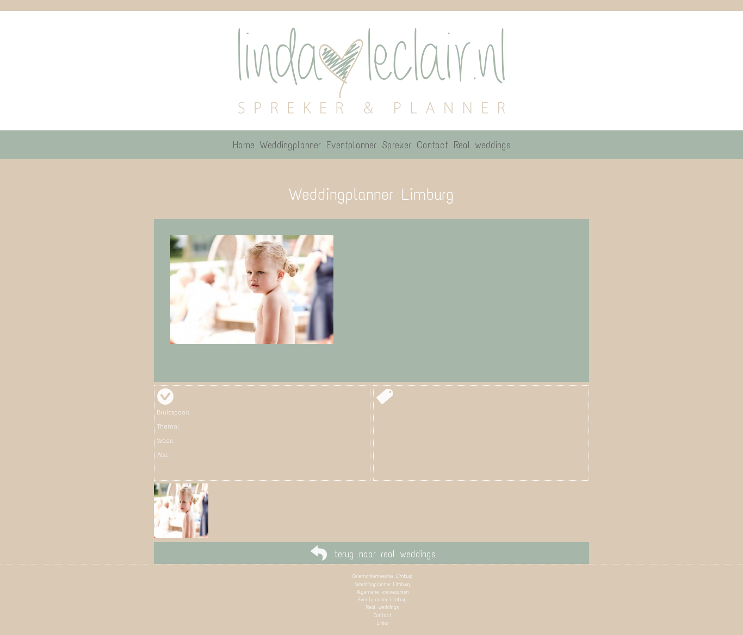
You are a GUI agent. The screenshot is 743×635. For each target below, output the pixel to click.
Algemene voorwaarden (382, 591)
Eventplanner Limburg (382, 599)
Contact (383, 615)
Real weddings (382, 607)
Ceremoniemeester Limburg (382, 576)
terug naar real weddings (385, 554)
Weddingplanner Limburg (382, 584)
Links (382, 622)
